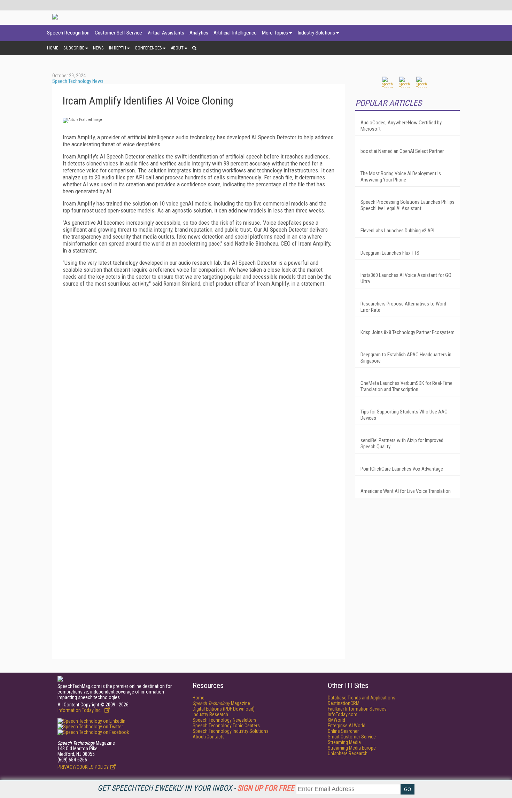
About (177, 48)
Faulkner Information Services (357, 709)
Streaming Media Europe (352, 748)
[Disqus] (198, 379)
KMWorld (336, 720)
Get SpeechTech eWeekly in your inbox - (196, 788)
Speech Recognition (68, 33)
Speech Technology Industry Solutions (231, 731)
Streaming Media (344, 742)
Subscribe (73, 48)
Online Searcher (343, 731)
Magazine (221, 703)
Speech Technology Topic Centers (226, 725)
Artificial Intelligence (235, 33)
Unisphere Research (347, 753)
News (98, 48)
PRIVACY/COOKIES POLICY (83, 767)
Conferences (148, 48)
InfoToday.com (342, 714)
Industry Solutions (316, 33)
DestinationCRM (343, 703)
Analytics (198, 33)
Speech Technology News (77, 81)
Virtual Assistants (165, 33)
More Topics (275, 33)
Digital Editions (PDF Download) (224, 709)
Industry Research (210, 714)
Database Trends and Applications (361, 697)
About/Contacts (209, 736)
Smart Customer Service (352, 736)
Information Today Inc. (80, 710)
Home (52, 48)
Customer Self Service (118, 33)
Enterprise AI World (346, 725)
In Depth (117, 48)
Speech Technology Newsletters (224, 720)
